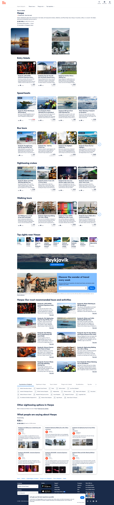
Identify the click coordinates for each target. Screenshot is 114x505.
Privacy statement (20, 295)
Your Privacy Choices (58, 491)
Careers (79, 487)
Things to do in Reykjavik (46, 478)
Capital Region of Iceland (32, 478)
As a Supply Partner (90, 485)
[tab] (25, 384)
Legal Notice (57, 487)
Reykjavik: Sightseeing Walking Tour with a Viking (56, 427)
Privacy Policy (57, 489)
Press (78, 491)
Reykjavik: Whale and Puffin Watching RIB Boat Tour (83, 453)
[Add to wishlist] (34, 63)
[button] (21, 241)
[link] (21, 241)
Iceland (23, 478)
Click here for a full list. (43, 408)
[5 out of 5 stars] (30, 431)
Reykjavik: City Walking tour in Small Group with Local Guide (29, 428)
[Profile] (110, 2)
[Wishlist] (99, 2)
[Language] (104, 2)
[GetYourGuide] (4, 3)
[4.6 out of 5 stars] (21, 21)
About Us (79, 485)
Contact (56, 485)
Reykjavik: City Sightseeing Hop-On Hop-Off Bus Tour (83, 428)
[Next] (99, 144)
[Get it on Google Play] (46, 486)
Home (18, 478)
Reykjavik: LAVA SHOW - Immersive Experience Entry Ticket (29, 453)
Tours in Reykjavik (57, 478)
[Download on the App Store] (46, 491)
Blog (78, 489)
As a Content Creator (90, 487)
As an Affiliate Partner (90, 489)
